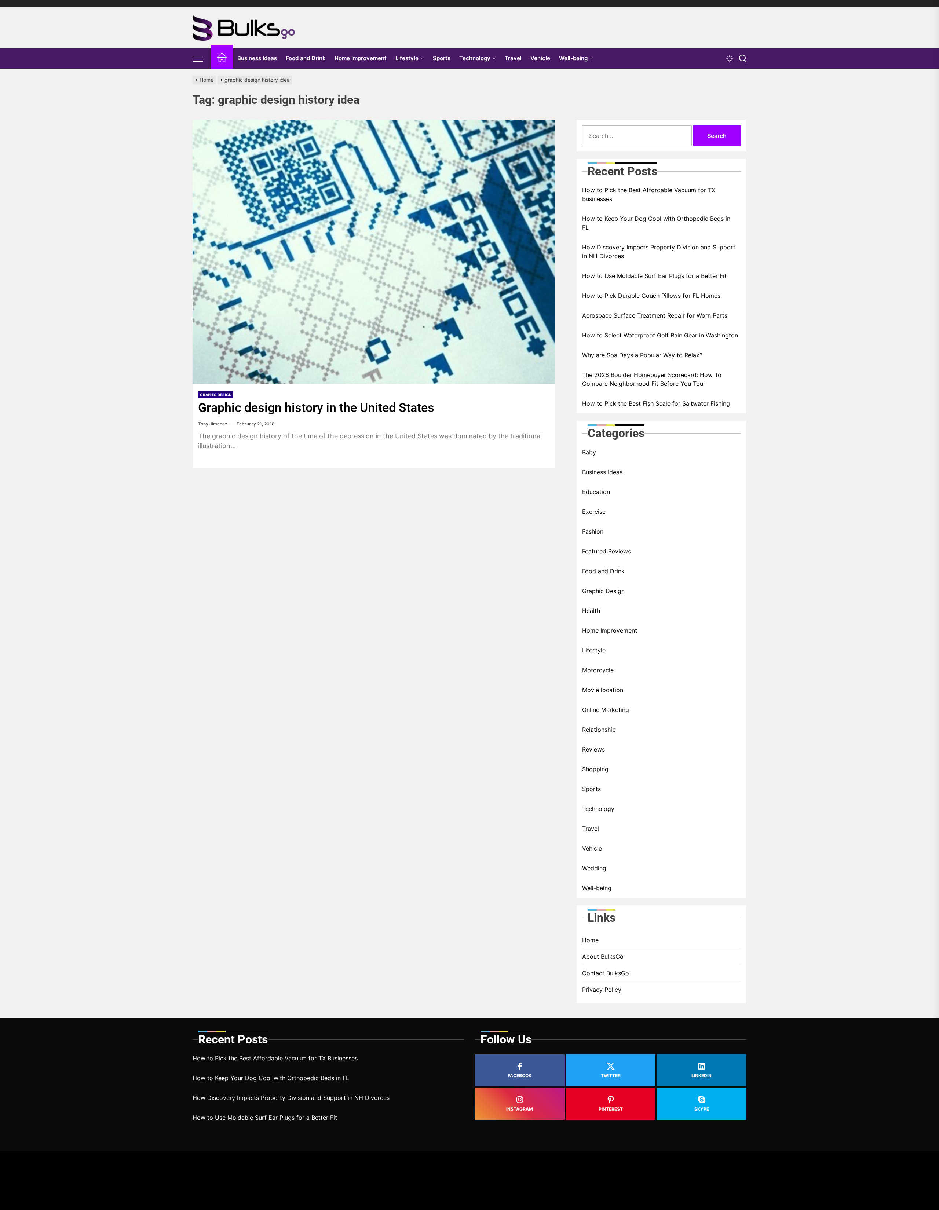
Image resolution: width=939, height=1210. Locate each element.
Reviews (593, 749)
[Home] (222, 58)
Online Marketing (605, 709)
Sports (441, 58)
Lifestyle (407, 58)
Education (596, 492)
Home (590, 940)
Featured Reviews (606, 551)
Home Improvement (361, 58)
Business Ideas (257, 58)
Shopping (595, 769)
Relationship (599, 729)
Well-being (573, 58)
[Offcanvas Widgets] (198, 58)
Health (591, 610)
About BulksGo (603, 956)
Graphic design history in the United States (316, 407)
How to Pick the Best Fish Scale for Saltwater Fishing (656, 403)
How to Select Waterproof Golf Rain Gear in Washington (660, 335)
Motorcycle (598, 670)
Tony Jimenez (212, 424)
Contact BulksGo (605, 973)
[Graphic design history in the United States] (374, 252)
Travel (513, 58)
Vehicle (540, 58)
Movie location (602, 690)
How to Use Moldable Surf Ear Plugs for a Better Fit (654, 275)
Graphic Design (215, 394)
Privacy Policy (601, 989)
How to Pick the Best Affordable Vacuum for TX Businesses (648, 194)
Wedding (594, 868)
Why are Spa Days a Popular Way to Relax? (642, 355)
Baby (589, 452)
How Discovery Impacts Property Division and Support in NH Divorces (658, 252)
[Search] (742, 58)
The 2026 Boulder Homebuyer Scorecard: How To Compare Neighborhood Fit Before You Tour (651, 379)
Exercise (594, 511)
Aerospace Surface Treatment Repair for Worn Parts (654, 315)
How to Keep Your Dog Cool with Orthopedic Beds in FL (656, 223)
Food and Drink (306, 58)
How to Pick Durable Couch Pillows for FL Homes (651, 295)
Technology (474, 58)
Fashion (592, 531)
